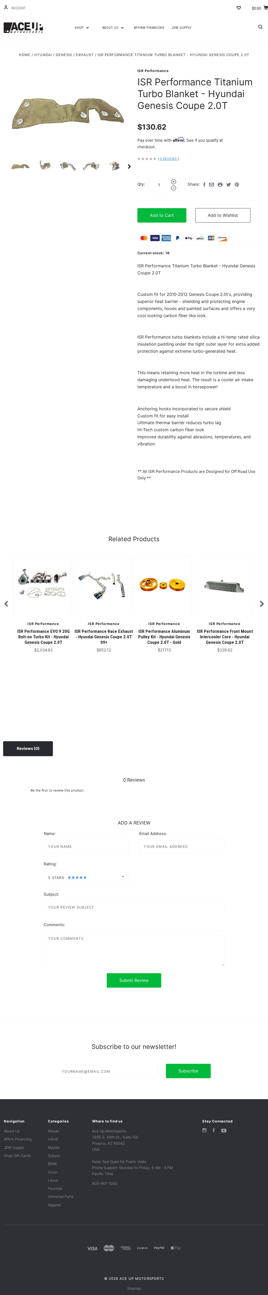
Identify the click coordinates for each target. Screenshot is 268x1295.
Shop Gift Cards (17, 1155)
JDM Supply (181, 28)
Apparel (54, 1205)
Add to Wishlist (223, 215)
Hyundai (55, 1188)
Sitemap (134, 1288)
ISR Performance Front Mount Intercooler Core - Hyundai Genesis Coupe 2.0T (225, 637)
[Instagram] (204, 1131)
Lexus (53, 1180)
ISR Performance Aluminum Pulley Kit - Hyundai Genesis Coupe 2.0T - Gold (164, 637)
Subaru (54, 1155)
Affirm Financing (149, 28)
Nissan (53, 1131)
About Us (111, 28)
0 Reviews (168, 159)
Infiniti (53, 1139)
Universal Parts (61, 1196)
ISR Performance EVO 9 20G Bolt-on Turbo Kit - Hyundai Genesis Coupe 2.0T (43, 637)
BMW (52, 1163)
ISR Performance (153, 71)
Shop (80, 28)
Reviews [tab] (25, 748)
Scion (52, 1172)
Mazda (53, 1147)
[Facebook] (214, 1131)
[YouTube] (223, 1131)
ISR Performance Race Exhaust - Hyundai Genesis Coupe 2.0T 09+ (104, 637)
